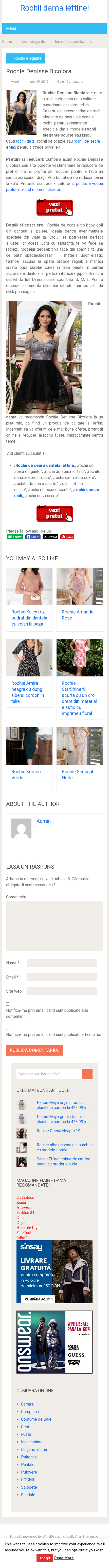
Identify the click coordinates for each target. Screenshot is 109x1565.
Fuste (26, 1434)
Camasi (27, 1404)
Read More (64, 1558)
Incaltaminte (32, 1442)
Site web (14, 991)
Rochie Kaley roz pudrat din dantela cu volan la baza (29, 618)
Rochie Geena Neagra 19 (58, 1130)
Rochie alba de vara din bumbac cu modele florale (65, 1147)
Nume (12, 963)
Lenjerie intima (34, 1449)
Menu (11, 28)
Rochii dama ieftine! (54, 8)
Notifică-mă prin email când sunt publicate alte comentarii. (47, 1013)
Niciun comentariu (70, 81)
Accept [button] (45, 1558)
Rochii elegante (33, 42)
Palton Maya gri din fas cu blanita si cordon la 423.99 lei (62, 1119)
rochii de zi (25, 141)
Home (7, 42)
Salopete (29, 1487)
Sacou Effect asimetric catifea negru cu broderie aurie (63, 1161)
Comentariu (17, 897)
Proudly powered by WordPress (35, 1537)
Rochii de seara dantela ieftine (44, 465)
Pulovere (29, 1472)
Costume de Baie (36, 1419)
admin (16, 81)
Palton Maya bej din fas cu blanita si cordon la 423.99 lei (62, 1105)
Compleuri (30, 1411)
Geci (25, 1426)
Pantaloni (29, 1464)
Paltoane (29, 1457)
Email (12, 977)
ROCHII (27, 1479)
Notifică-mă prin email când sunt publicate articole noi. (54, 1034)
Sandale (28, 1494)
